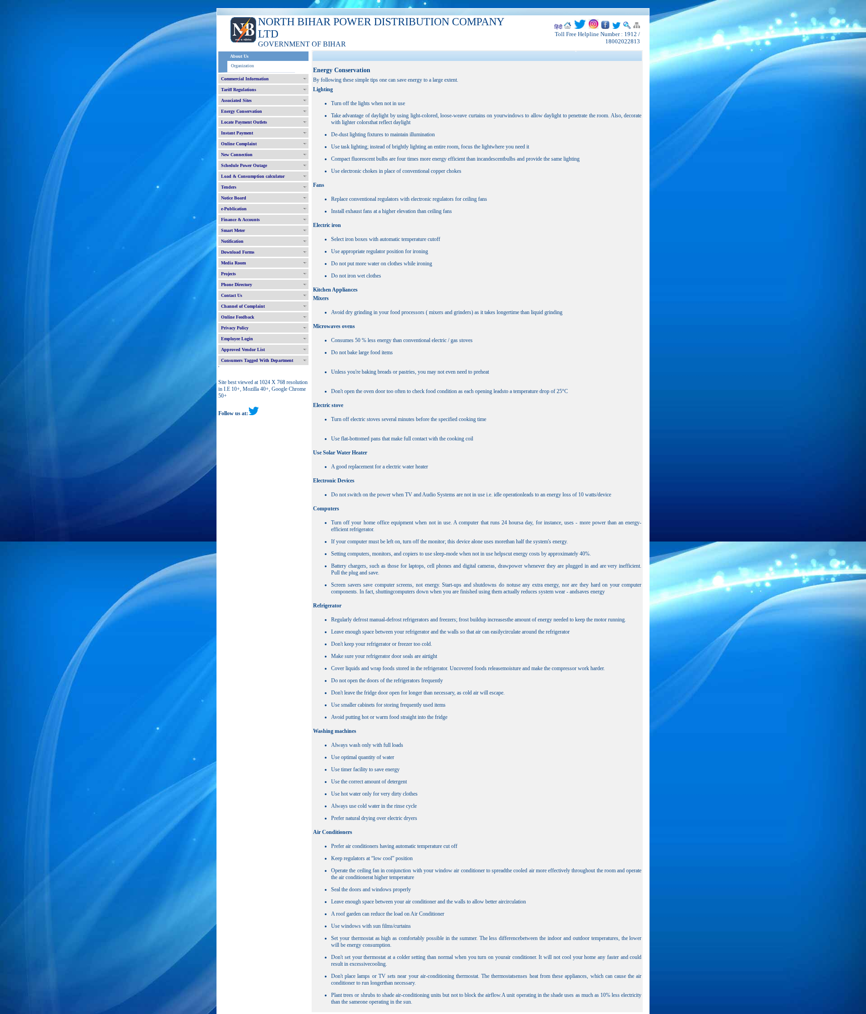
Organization (242, 65)
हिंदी (558, 27)
